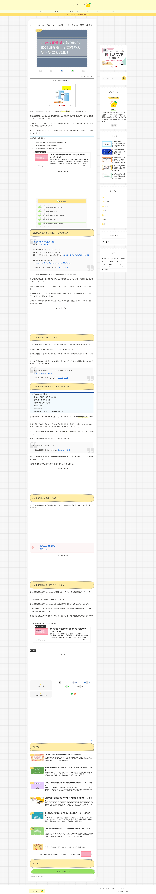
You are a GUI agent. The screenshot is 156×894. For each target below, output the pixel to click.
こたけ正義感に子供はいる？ (49, 211)
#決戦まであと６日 (83, 255)
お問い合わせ (115, 889)
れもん (113, 110)
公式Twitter (43, 549)
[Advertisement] (62, 184)
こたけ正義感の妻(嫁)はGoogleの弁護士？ (53, 207)
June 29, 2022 (63, 378)
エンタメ (34, 650)
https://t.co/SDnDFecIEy (42, 263)
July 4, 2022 (63, 267)
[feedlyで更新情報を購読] (72, 693)
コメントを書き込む (62, 871)
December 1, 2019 (64, 450)
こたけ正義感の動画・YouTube (49, 219)
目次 (60, 201)
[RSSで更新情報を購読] (75, 693)
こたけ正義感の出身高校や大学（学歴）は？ (53, 215)
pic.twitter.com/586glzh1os (61, 263)
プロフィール (124, 889)
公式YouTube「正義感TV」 (47, 546)
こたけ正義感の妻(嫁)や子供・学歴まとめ (53, 223)
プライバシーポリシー (104, 889)
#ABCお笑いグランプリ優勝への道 (44, 242)
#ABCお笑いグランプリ (70, 255)
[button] (83, 71)
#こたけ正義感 (43, 244)
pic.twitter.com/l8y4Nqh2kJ (42, 373)
